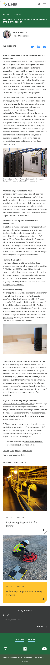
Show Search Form (39, 4)
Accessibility (39, 657)
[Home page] (10, 4)
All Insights (9, 46)
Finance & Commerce (21, 236)
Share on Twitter (32, 47)
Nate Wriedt (27, 450)
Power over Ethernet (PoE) (14, 454)
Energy (18, 450)
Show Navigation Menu (44, 4)
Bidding (31, 640)
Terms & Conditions (10, 657)
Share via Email (44, 47)
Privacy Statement (25, 657)
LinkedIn (25, 649)
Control (6, 450)
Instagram (5, 649)
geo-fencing (8, 317)
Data (12, 450)
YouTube (44, 649)
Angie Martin (20, 33)
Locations (19, 640)
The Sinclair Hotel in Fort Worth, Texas (18, 403)
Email (6, 615)
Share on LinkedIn (38, 47)
